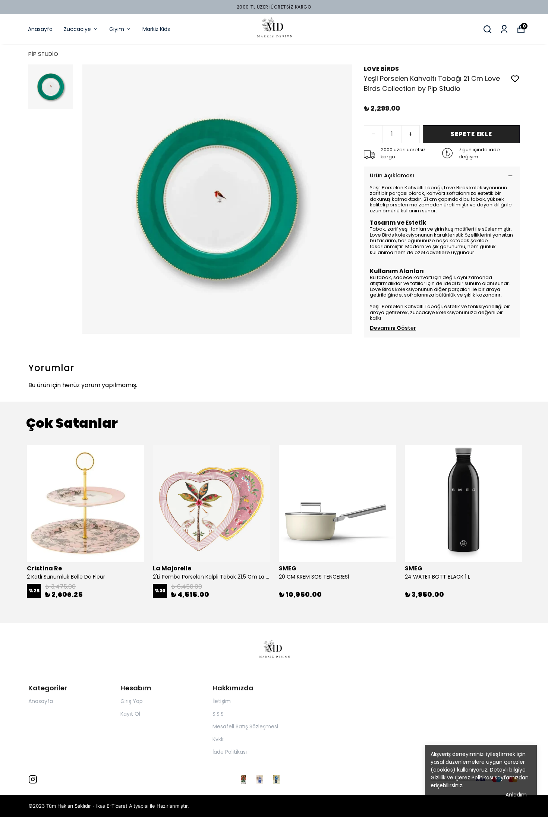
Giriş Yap (131, 701)
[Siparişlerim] (504, 29)
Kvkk (218, 739)
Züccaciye (77, 29)
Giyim (116, 29)
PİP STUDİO (43, 54)
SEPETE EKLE (471, 134)
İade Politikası (229, 752)
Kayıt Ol (130, 714)
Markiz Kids (156, 29)
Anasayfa (40, 29)
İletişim (221, 701)
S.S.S (218, 714)
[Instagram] (32, 779)
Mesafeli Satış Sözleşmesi (245, 726)
